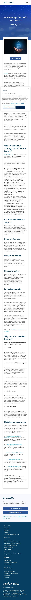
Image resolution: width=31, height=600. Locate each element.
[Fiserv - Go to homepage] (8, 2)
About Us (6, 528)
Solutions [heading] (7, 538)
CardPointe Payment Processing (12, 543)
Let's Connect (15, 58)
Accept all (20, 107)
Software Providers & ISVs (11, 573)
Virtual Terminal (8, 549)
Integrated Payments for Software (12, 554)
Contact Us (7, 530)
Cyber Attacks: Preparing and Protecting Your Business (13, 445)
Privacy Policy (7, 526)
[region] (15, 99)
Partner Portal (7, 560)
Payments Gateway (9, 552)
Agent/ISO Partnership (15, 508)
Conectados (7, 575)
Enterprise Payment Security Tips (15, 453)
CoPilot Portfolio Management (11, 541)
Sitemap (6, 532)
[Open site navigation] (27, 2)
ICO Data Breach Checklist (13, 459)
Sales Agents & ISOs (9, 571)
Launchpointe (9, 477)
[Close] (28, 88)
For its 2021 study (8, 155)
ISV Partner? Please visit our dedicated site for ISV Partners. (15, 517)
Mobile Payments (8, 547)
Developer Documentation (10, 562)
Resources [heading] (7, 557)
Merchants (6, 577)
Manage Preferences (9, 107)
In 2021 (6, 73)
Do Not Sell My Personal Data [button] (11, 534)
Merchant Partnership (15, 512)
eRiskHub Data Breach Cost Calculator (12, 436)
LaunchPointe (7, 564)
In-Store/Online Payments (10, 545)
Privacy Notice (20, 103)
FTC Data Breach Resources (13, 466)
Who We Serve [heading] (8, 568)
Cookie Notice (14, 103)
